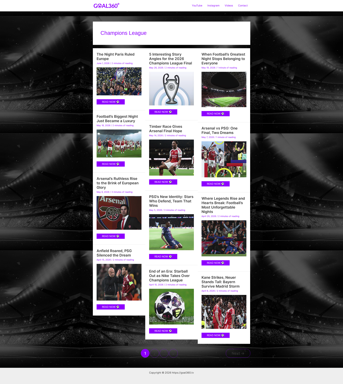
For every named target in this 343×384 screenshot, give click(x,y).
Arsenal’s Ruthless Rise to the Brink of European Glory (118, 183)
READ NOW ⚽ (110, 102)
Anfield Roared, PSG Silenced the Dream (114, 253)
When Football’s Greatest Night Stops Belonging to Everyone (223, 58)
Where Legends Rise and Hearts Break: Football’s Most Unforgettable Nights (223, 205)
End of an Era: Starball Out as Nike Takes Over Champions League (169, 275)
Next (238, 353)
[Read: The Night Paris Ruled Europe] (119, 81)
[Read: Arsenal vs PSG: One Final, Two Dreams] (224, 159)
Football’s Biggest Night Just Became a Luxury (117, 118)
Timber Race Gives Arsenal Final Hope (165, 128)
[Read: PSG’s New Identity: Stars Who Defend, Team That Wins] (171, 232)
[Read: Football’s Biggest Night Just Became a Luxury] (119, 143)
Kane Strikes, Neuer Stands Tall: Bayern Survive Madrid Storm (221, 282)
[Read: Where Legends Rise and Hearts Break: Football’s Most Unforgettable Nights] (224, 238)
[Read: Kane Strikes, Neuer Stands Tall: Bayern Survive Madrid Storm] (224, 311)
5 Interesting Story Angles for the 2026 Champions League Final (170, 58)
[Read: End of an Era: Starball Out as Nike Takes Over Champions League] (171, 306)
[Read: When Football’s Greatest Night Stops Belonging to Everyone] (224, 89)
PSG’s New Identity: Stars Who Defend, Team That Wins (171, 201)
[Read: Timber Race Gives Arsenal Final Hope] (171, 157)
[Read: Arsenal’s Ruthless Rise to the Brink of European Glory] (119, 212)
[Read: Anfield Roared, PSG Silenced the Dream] (119, 282)
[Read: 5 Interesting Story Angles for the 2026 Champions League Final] (171, 88)
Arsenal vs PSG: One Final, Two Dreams (220, 130)
